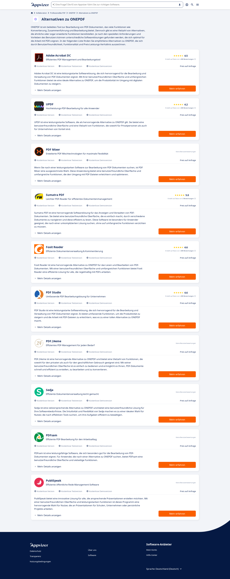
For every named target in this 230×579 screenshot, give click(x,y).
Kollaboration (41, 13)
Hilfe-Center (151, 555)
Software (92, 555)
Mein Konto (151, 549)
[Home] (32, 13)
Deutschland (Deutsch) (167, 568)
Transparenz (35, 556)
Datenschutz (35, 551)
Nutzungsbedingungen (40, 561)
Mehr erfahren (177, 88)
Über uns (92, 550)
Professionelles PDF (57, 13)
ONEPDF (72, 13)
